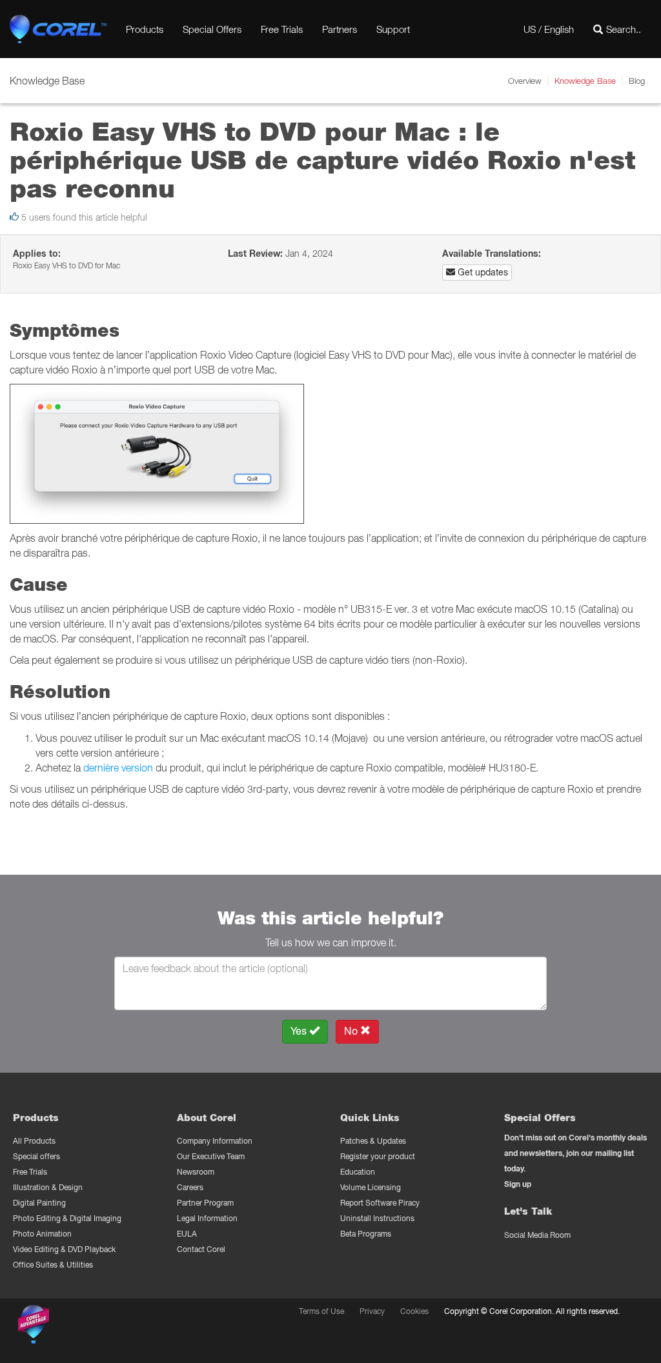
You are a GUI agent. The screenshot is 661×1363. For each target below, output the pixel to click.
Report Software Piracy (380, 1203)
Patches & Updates (373, 1141)
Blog (637, 80)
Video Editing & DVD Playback (64, 1249)
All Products (34, 1141)
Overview (525, 80)
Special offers (36, 1156)
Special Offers (212, 29)
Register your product (377, 1156)
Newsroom (195, 1172)
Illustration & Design (48, 1187)
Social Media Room (537, 1235)
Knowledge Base (585, 80)
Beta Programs (365, 1234)
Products (144, 29)
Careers (190, 1187)
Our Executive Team (211, 1156)
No (352, 1031)
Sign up (517, 1184)
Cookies (414, 1311)
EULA (187, 1234)
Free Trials (282, 29)
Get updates (481, 272)
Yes (299, 1031)
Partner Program (205, 1203)
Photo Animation (42, 1234)
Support (393, 29)
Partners (339, 29)
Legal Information (207, 1218)
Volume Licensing (370, 1187)
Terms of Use (321, 1311)
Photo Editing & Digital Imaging (67, 1218)
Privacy (372, 1311)
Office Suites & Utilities (53, 1264)
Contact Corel (201, 1249)
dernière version (118, 767)
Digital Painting (39, 1203)
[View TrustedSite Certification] (95, 1326)
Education (357, 1172)
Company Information (214, 1141)
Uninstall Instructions (377, 1218)
